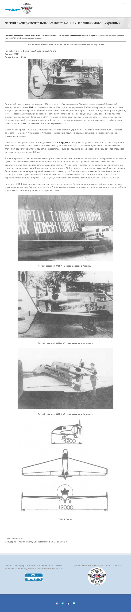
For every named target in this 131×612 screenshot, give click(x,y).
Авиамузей (18, 35)
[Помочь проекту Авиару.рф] (34, 574)
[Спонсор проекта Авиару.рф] (97, 576)
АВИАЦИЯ (29, 35)
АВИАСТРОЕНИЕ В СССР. (46, 35)
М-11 (32, 107)
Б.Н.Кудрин (62, 142)
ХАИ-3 (110, 129)
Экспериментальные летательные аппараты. (78, 35)
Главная (8, 35)
